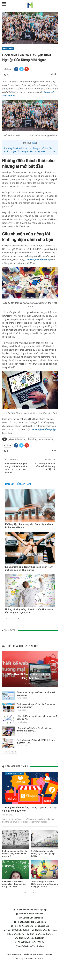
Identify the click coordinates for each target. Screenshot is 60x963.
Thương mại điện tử (14, 773)
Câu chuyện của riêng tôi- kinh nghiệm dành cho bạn (29, 151)
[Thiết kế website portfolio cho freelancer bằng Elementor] (8, 707)
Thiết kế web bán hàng (46, 930)
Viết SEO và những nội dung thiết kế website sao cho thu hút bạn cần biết (16, 468)
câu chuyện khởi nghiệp (17, 439)
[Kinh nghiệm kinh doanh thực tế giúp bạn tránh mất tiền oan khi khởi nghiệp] (30, 548)
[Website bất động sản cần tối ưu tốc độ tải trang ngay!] (8, 695)
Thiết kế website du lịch (17, 930)
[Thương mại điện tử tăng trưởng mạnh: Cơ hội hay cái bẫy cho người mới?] (30, 788)
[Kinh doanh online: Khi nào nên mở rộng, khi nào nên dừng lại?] (15, 839)
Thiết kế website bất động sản (31, 922)
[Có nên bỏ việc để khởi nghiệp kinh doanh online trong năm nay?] (15, 869)
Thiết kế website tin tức (41, 934)
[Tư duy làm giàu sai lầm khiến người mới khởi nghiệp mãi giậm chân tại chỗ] (44, 869)
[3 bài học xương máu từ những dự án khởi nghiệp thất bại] (44, 839)
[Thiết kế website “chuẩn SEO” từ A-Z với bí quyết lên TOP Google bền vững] (8, 743)
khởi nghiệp (32, 439)
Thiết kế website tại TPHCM (31, 942)
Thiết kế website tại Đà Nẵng (30, 946)
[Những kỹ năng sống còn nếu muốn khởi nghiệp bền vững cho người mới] (30, 590)
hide (34, 143)
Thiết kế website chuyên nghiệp (31, 909)
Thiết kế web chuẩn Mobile (30, 918)
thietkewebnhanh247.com (34, 958)
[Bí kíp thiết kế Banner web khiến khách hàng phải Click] (30, 669)
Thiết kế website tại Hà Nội (32, 938)
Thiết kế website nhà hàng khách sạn (31, 926)
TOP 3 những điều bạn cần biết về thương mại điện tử (43, 466)
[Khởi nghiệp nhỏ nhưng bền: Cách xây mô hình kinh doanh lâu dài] (30, 505)
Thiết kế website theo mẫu (31, 914)
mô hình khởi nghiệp (46, 439)
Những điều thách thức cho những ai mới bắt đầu (28, 148)
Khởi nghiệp (8, 49)
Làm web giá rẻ (16, 934)
